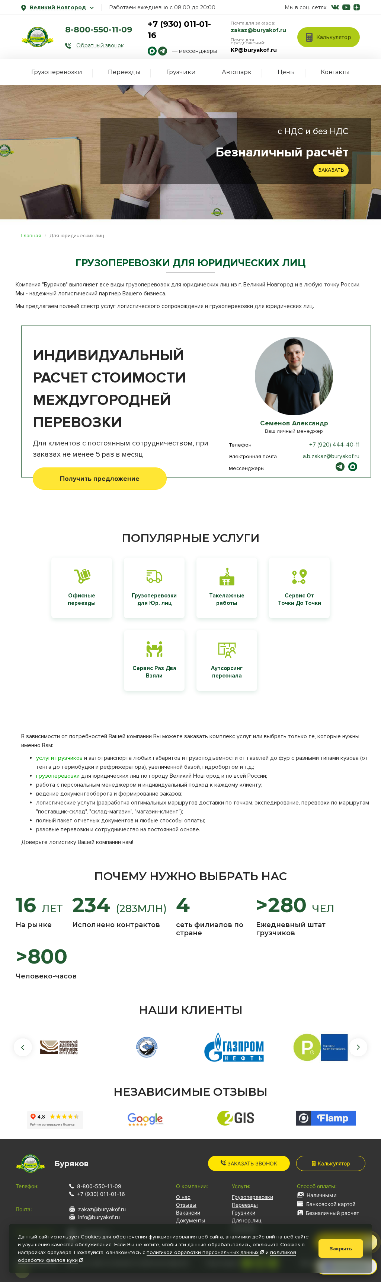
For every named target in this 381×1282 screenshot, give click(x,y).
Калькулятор (334, 1163)
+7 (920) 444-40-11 (334, 444)
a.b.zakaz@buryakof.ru (331, 456)
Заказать (331, 170)
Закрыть (341, 1248)
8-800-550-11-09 (98, 30)
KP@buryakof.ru (254, 50)
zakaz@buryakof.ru (258, 30)
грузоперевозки (58, 776)
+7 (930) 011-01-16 (101, 1194)
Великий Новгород (58, 7)
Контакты (335, 72)
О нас (183, 1197)
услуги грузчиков (59, 758)
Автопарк (237, 72)
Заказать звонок (251, 1163)
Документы (190, 1220)
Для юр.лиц (247, 1220)
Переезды (124, 72)
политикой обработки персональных (203, 1252)
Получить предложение (100, 479)
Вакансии (188, 1212)
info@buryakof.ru (99, 1217)
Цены (286, 72)
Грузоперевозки (56, 72)
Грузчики (181, 72)
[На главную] (37, 37)
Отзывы (186, 1205)
